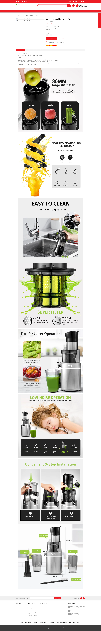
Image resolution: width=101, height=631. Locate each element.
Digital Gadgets (28, 622)
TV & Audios (35, 622)
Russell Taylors (21, 15)
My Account (43, 606)
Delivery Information (32, 610)
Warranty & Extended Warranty (32, 616)
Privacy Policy (31, 608)
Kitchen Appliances (52, 622)
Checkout (42, 608)
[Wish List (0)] (73, 5)
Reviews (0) (29, 49)
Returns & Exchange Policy (32, 613)
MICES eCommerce (67, 627)
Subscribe (57, 598)
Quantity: (47, 33)
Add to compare (60, 42)
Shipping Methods (39, 49)
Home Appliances (43, 622)
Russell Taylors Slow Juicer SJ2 (32, 15)
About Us (78, 622)
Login (70, 1)
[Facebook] (81, 598)
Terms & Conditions (32, 606)
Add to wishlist (51, 42)
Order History (43, 610)
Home (22, 622)
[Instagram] (84, 598)
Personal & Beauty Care (62, 622)
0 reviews (51, 21)
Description (20, 49)
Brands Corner (72, 622)
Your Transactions (44, 612)
